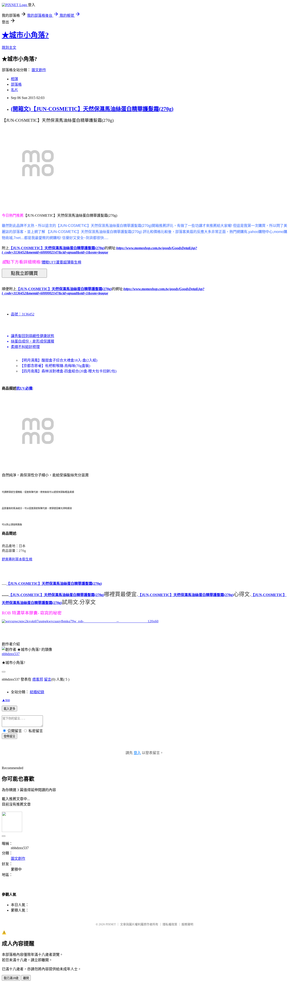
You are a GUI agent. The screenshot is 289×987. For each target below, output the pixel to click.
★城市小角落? (25, 35)
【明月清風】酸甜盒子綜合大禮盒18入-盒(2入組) (58, 360)
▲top (6, 700)
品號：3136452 (22, 314)
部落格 (16, 84)
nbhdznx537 (11, 654)
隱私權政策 (170, 924)
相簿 (14, 79)
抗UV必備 (24, 388)
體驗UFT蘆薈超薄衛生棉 (61, 262)
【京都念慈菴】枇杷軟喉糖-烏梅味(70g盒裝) (55, 366)
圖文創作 (39, 70)
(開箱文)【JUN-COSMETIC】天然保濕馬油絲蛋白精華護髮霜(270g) (92, 109)
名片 (14, 90)
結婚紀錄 (37, 692)
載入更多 (9, 708)
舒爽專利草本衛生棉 (17, 559)
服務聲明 (187, 924)
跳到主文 (9, 47)
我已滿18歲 (11, 978)
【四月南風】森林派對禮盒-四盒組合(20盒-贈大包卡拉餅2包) (68, 371)
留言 (47, 679)
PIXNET (111, 924)
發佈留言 (9, 736)
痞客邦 (37, 679)
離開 (26, 978)
